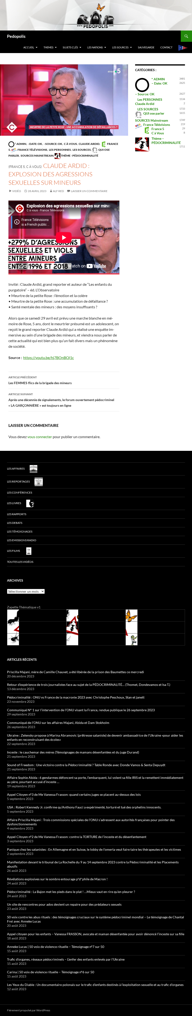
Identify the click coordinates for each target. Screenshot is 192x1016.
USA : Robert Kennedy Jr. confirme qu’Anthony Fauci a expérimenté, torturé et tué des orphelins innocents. (84, 807)
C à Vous (70, 144)
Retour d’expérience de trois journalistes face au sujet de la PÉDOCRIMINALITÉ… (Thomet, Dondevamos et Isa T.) (88, 685)
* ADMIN (20, 144)
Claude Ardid (89, 144)
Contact (166, 47)
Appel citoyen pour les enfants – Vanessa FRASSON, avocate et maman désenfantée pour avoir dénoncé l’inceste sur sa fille (95, 934)
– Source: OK (145, 94)
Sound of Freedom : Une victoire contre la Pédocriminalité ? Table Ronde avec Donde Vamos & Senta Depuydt (86, 765)
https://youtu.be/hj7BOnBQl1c (48, 357)
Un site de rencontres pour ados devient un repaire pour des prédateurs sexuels (64, 904)
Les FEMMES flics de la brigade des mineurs (40, 380)
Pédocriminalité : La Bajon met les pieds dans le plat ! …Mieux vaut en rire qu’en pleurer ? (71, 892)
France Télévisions (32, 149)
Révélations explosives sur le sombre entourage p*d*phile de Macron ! (57, 879)
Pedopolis (16, 36)
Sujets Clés (70, 47)
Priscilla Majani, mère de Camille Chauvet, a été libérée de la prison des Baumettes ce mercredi (75, 672)
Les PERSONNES (59, 149)
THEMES (48, 47)
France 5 (157, 129)
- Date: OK (34, 144)
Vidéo (16, 191)
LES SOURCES (120, 47)
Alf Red (58, 191)
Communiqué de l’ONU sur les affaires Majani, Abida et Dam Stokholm (58, 723)
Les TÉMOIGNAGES (19, 531)
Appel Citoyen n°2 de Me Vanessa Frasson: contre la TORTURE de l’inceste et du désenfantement (76, 837)
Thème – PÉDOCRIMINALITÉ (166, 140)
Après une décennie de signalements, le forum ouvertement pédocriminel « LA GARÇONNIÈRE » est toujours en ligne (61, 399)
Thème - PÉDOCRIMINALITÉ (79, 155)
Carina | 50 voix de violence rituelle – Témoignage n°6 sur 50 (50, 972)
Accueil (28, 47)
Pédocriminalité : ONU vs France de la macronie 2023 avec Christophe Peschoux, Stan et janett (75, 697)
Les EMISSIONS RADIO (21, 540)
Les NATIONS (95, 47)
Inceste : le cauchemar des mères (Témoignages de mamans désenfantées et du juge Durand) (73, 752)
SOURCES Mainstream (36, 155)
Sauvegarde (146, 47)
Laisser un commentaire (89, 191)
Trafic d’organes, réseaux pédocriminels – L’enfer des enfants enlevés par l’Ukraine (66, 959)
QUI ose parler (153, 113)
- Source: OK (52, 144)
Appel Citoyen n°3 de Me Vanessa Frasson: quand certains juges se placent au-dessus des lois (74, 794)
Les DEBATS (14, 523)
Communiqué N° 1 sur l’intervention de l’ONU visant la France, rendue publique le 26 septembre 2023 (81, 710)
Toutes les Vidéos (20, 562)
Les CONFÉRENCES (19, 492)
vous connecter (39, 436)
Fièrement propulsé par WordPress (28, 1010)
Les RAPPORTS (16, 514)
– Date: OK (159, 83)
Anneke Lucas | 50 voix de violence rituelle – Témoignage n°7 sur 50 (55, 947)
